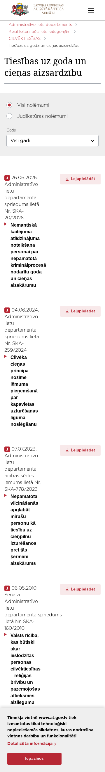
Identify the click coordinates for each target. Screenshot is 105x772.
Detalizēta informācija (29, 744)
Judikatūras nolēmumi (42, 116)
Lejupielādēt (82, 179)
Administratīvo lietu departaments (40, 25)
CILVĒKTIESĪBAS (25, 39)
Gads (11, 130)
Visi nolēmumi (33, 105)
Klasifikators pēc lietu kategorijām (39, 32)
